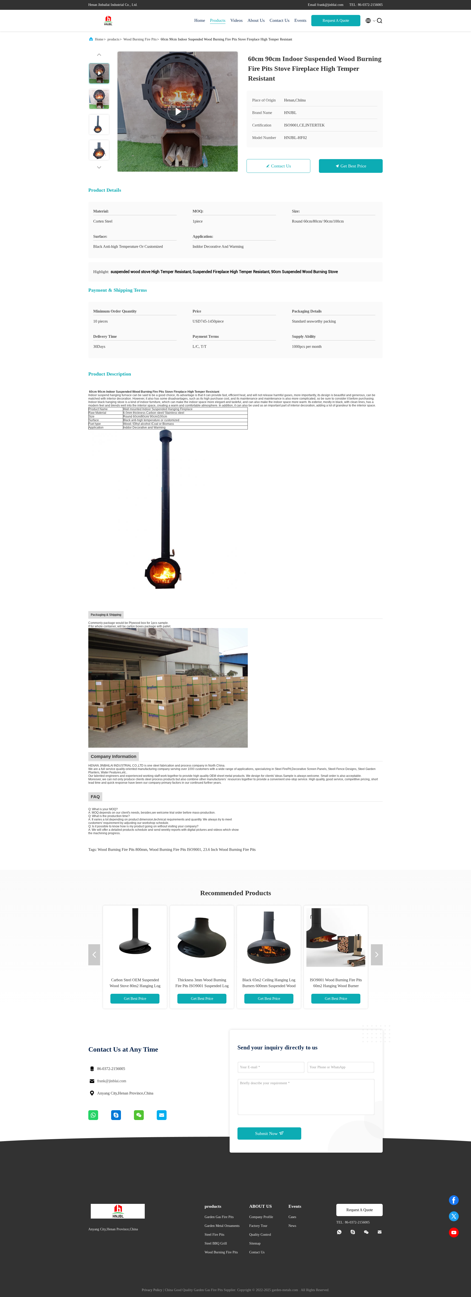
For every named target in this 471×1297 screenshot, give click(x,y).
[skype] (122, 1119)
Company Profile (261, 1217)
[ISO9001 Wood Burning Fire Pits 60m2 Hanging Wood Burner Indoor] (335, 937)
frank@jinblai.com (111, 1081)
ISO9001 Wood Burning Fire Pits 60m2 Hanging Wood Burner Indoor (336, 986)
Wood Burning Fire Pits (140, 39)
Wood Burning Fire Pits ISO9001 (175, 849)
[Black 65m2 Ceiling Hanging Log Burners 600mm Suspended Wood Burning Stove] (268, 937)
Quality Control (260, 1234)
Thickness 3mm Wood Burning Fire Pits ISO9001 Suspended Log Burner (202, 986)
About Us (256, 20)
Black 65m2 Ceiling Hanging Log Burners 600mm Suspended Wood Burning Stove (269, 986)
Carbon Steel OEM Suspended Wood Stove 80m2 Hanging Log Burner (135, 986)
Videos (236, 20)
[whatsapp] (99, 1119)
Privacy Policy (152, 1290)
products (113, 39)
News (292, 1226)
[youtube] (453, 1232)
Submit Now (267, 1133)
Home (199, 20)
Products (217, 20)
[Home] (108, 20)
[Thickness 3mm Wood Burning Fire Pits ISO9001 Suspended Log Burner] (201, 937)
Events (300, 20)
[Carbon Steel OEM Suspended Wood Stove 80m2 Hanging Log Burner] (134, 937)
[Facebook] (453, 1200)
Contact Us (279, 20)
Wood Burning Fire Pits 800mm (122, 849)
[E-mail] (168, 1119)
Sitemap (255, 1243)
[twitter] (453, 1216)
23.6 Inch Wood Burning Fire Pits (229, 849)
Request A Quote (336, 20)
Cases (292, 1217)
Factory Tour (258, 1226)
